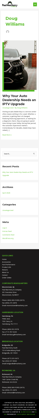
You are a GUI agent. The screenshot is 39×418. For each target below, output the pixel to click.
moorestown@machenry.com (17, 305)
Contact (5, 275)
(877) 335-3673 (13, 358)
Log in (4, 228)
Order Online (6, 278)
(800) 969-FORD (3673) (16, 300)
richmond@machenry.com (16, 393)
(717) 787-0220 (11, 332)
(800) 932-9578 (13, 329)
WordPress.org (7, 238)
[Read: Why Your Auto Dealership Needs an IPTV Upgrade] (19, 66)
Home (4, 259)
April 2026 (6, 193)
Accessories (6, 262)
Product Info (6, 267)
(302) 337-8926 (11, 361)
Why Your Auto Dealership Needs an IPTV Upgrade (19, 100)
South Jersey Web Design (26, 414)
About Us (5, 272)
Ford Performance (8, 264)
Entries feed (7, 231)
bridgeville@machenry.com (16, 363)
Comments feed (8, 235)
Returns (5, 270)
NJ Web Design (26, 412)
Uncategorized (7, 108)
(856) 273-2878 (11, 303)
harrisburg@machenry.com (16, 334)
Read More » (7, 135)
